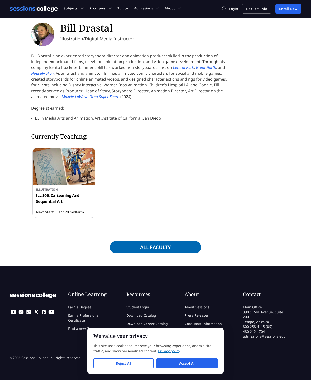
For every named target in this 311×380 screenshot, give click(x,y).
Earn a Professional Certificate (83, 318)
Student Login (137, 307)
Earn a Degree (79, 307)
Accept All (187, 363)
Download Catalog (141, 315)
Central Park (183, 67)
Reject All (123, 363)
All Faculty (155, 247)
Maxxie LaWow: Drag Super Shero (90, 96)
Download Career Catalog (147, 323)
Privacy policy (169, 351)
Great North (206, 67)
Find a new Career (83, 328)
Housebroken (42, 73)
